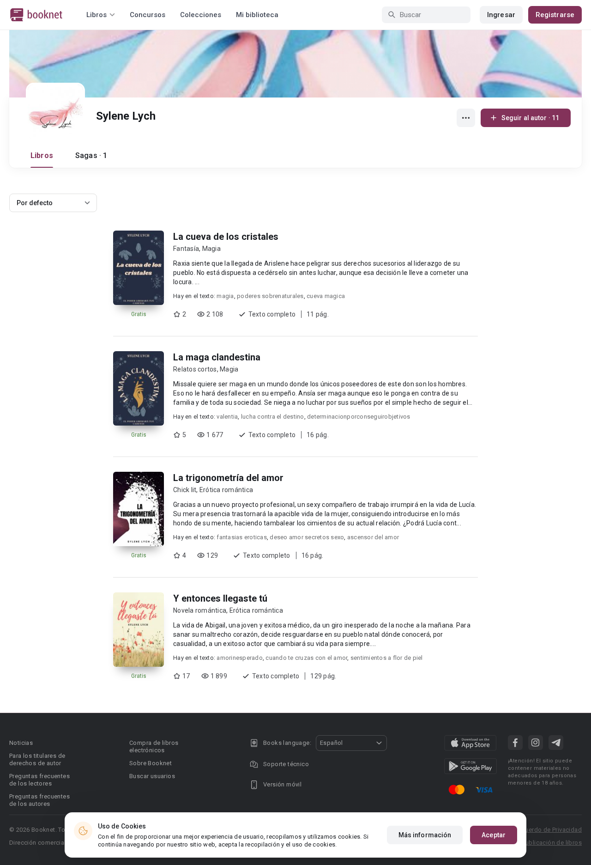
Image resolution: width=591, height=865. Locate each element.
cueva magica (326, 295)
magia (225, 295)
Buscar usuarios (152, 776)
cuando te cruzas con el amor (306, 657)
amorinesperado (240, 657)
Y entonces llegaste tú (220, 598)
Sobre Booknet (150, 763)
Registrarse (555, 15)
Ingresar (501, 15)
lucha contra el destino (272, 416)
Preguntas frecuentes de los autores (39, 800)
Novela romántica (199, 610)
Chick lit (184, 489)
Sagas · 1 (91, 155)
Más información (425, 835)
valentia (227, 416)
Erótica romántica (226, 489)
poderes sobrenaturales (270, 295)
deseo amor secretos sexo (307, 537)
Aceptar (494, 835)
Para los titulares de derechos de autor (37, 759)
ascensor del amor (373, 537)
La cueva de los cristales (225, 236)
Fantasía (186, 248)
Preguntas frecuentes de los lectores (39, 780)
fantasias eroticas (242, 537)
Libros (41, 155)
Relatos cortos (195, 369)
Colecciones (200, 15)
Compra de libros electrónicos (153, 746)
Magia (211, 248)
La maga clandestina (216, 357)
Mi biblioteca (257, 15)
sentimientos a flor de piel (386, 657)
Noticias (21, 742)
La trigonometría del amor (228, 477)
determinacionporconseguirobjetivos (358, 416)
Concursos (147, 15)
